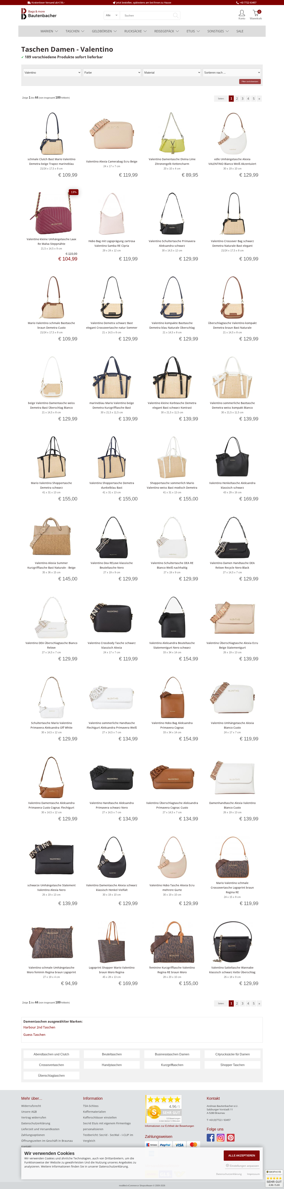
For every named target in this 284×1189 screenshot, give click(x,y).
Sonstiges (215, 31)
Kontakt (26, 1146)
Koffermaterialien (94, 1111)
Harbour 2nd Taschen (39, 1027)
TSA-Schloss (91, 1106)
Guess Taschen (34, 1035)
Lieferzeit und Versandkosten (40, 1129)
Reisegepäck (164, 31)
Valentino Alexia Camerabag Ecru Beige (111, 161)
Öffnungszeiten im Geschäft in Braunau (47, 1141)
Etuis (191, 31)
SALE (239, 31)
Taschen (72, 31)
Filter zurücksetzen (250, 81)
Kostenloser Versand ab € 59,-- (48, 2)
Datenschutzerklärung (35, 1123)
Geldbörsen (102, 31)
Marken (47, 31)
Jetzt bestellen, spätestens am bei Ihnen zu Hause (143, 2)
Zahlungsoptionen (33, 1135)
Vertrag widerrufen (33, 1117)
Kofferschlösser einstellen (100, 1117)
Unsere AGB (29, 1111)
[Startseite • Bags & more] (39, 13)
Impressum (253, 1174)
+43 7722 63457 (248, 2)
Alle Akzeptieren (241, 1155)
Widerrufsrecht (31, 1106)
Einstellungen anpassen (244, 1165)
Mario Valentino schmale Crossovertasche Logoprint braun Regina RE (232, 887)
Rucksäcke (133, 31)
